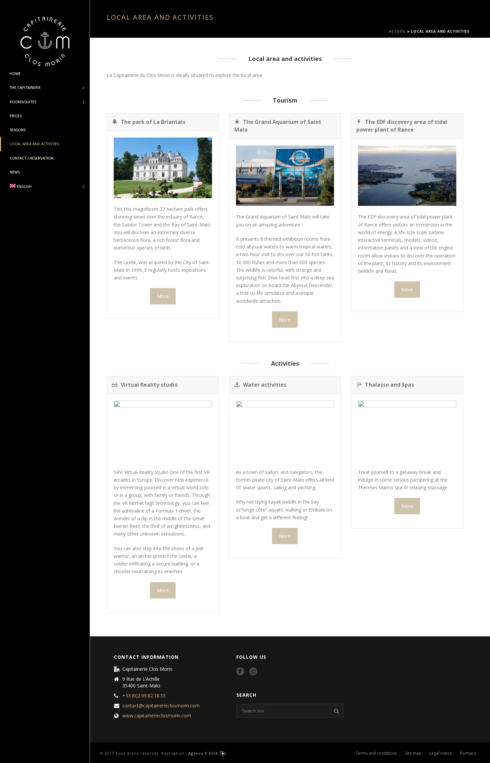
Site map (413, 753)
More (163, 296)
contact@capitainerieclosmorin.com (161, 706)
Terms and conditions (376, 753)
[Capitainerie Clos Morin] (45, 42)
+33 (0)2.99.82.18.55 (144, 696)
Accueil (397, 31)
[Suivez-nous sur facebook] (240, 671)
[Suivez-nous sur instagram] (253, 671)
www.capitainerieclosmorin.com (156, 716)
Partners (468, 753)
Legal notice (440, 753)
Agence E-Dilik (204, 753)
